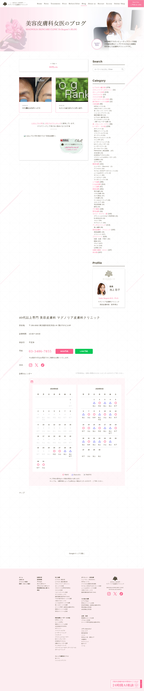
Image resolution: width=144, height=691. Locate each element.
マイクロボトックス (100, 119)
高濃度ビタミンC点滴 (87, 618)
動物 (95, 241)
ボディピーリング (60, 649)
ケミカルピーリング (100, 200)
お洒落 (96, 247)
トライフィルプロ (100, 133)
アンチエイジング (99, 225)
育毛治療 (96, 211)
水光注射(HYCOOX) (61, 626)
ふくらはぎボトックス (101, 173)
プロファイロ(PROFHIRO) (62, 588)
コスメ (96, 220)
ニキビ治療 (97, 193)
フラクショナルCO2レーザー (103, 157)
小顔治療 (96, 104)
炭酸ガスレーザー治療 (61, 643)
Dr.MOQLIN (98, 218)
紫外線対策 (84, 633)
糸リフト (57, 658)
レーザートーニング (100, 142)
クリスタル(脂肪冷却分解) (88, 583)
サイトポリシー (41, 583)
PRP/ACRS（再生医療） (102, 150)
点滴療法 (97, 159)
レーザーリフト (99, 146)
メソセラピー (98, 177)
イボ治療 (97, 198)
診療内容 (39, 577)
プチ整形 (96, 209)
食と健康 (97, 227)
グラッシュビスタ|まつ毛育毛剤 (104, 216)
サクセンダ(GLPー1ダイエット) (104, 171)
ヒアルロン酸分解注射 (61, 581)
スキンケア (97, 202)
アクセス (39, 581)
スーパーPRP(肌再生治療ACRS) (90, 622)
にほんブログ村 (37, 123)
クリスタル (97, 168)
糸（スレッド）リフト (101, 110)
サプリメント (98, 222)
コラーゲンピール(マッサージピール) (65, 647)
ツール (83, 645)
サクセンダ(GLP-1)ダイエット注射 (91, 586)
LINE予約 (84, 351)
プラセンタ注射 (85, 620)
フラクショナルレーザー (62, 637)
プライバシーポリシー (43, 586)
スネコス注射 (97, 97)
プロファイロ (97, 94)
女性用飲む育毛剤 (86, 609)
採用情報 (39, 579)
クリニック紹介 (23, 581)
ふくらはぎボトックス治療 (62, 602)
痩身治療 (96, 164)
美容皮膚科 (97, 232)
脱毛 (95, 206)
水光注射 (97, 153)
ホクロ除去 (97, 195)
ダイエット (97, 175)
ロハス (96, 245)
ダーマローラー (99, 148)
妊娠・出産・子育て (100, 239)
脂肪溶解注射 (98, 115)
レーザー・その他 (99, 126)
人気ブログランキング (53, 123)
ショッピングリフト (100, 113)
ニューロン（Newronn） (88, 579)
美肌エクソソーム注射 (61, 609)
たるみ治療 (97, 184)
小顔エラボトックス (100, 108)
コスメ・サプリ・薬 (100, 214)
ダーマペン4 (98, 135)
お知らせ (21, 579)
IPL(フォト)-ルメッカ (101, 137)
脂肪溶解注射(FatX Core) (62, 596)
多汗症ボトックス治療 (101, 101)
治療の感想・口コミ (100, 250)
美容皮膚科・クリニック (102, 230)
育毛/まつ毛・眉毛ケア (87, 637)
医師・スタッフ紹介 (24, 583)
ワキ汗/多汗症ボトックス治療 (63, 598)
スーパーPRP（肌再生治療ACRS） (65, 607)
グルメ (96, 243)
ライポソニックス (100, 179)
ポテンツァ (97, 128)
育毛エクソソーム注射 (61, 611)
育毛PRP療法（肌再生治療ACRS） (91, 605)
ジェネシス (58, 634)
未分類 (95, 252)
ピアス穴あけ (85, 601)
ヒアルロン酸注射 (99, 87)
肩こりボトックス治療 (61, 605)
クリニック (97, 234)
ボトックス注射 (98, 92)
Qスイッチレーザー (100, 144)
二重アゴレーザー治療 (101, 121)
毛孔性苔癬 (97, 204)
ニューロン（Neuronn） (102, 166)
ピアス (96, 161)
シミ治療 (96, 186)
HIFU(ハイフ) (98, 106)
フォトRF (97, 139)
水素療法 (83, 639)
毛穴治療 (97, 191)
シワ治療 (96, 182)
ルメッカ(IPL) (59, 622)
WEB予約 (64, 351)
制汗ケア (83, 643)
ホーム (21, 577)
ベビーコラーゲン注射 (101, 99)
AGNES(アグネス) (100, 155)
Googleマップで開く (77, 553)
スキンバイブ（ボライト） (102, 90)
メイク (83, 635)
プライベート (97, 236)
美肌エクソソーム (100, 131)
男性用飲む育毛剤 (86, 607)
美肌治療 (96, 189)
